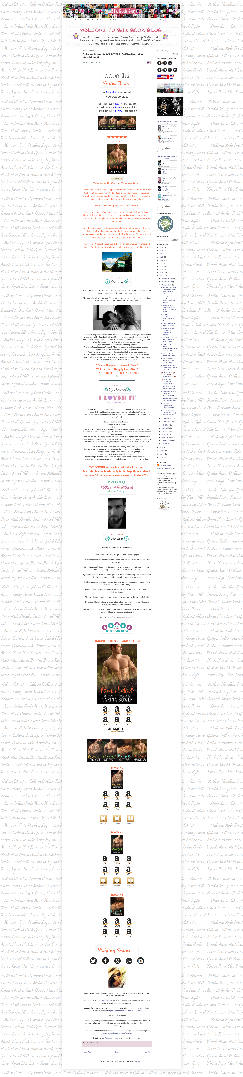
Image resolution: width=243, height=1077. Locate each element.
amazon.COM (134, 20)
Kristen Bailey (166, 199)
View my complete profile (166, 468)
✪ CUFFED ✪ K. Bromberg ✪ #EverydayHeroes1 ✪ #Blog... (168, 299)
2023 (162, 257)
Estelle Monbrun (166, 130)
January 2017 (167, 444)
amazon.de (123, 20)
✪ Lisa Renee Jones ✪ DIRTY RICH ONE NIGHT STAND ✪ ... (169, 339)
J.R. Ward (165, 173)
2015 (162, 451)
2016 (162, 448)
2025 (162, 251)
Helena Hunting (166, 140)
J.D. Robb (165, 190)
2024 (162, 254)
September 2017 (168, 419)
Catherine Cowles (167, 182)
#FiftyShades (113, 20)
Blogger (138, 1061)
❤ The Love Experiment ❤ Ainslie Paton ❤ (167, 406)
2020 (162, 266)
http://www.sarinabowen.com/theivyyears (124, 1011)
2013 (162, 457)
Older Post (147, 1052)
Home (66, 20)
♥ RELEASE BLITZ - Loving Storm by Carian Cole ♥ (168, 360)
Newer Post (87, 1052)
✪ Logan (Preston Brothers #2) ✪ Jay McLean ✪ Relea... (168, 413)
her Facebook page (110, 1038)
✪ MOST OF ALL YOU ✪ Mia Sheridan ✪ (169, 354)
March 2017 (166, 437)
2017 (162, 276)
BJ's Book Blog (165, 465)
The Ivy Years (106, 1001)
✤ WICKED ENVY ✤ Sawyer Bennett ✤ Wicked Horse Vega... (168, 290)
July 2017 (165, 425)
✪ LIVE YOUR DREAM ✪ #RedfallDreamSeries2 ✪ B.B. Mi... (169, 347)
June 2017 (165, 428)
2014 (162, 454)
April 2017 (165, 434)
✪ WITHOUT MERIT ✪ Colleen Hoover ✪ (169, 387)
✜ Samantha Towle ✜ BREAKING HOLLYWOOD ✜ (168, 393)
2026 (162, 247)
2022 (162, 260)
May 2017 (165, 431)
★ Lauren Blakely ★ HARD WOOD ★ (168, 324)
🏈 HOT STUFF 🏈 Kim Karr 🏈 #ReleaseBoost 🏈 (168, 374)
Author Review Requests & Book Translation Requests (88, 20)
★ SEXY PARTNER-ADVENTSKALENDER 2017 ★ (169, 367)
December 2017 (167, 279)
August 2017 (166, 422)
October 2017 (167, 285)
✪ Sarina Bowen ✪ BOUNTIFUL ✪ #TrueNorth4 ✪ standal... (167, 331)
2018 (162, 273)
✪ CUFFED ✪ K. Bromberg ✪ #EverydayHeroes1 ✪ (168, 317)
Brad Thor (165, 164)
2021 (162, 263)
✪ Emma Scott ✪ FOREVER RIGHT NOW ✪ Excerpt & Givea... (168, 308)
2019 (162, 269)
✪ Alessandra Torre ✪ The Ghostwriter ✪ (169, 400)
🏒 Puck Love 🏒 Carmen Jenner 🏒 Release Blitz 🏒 (168, 381)
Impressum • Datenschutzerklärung (152, 20)
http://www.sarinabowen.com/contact (117, 1033)
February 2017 (167, 441)
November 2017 (167, 282)
